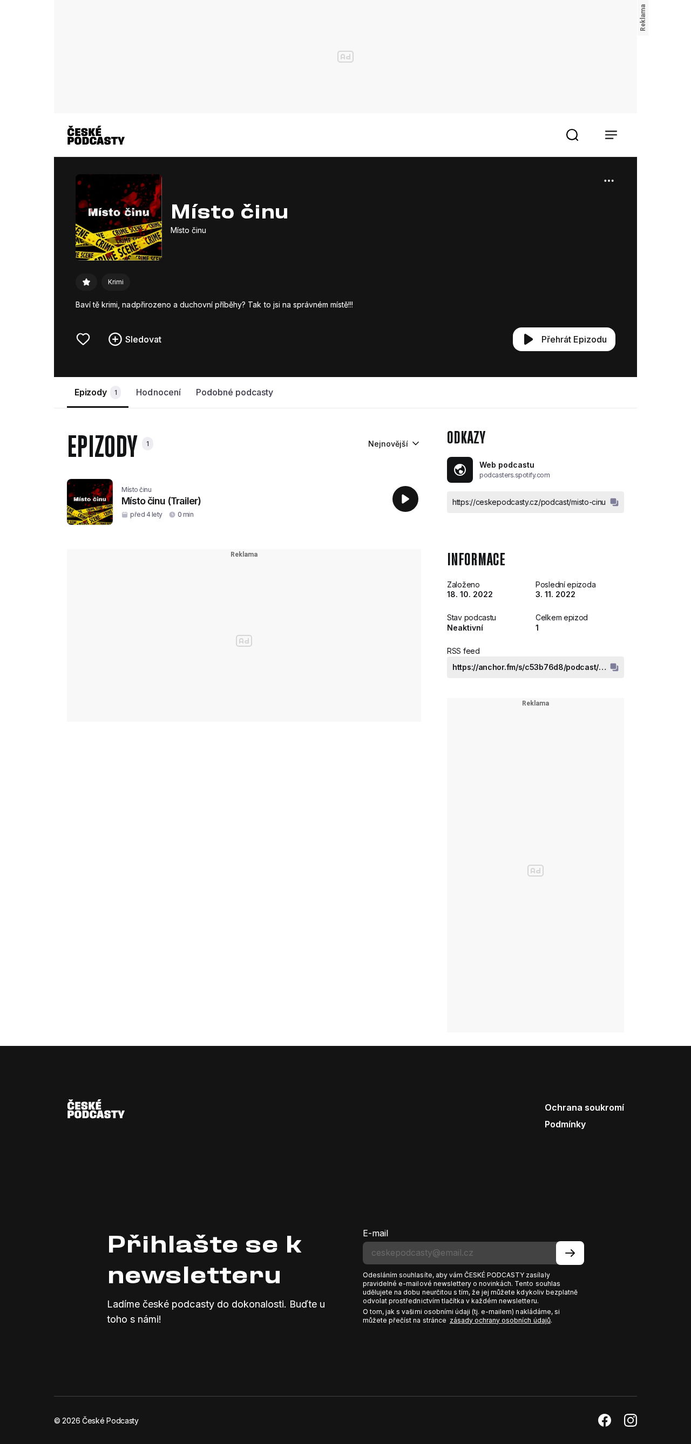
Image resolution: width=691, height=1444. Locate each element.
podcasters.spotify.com (514, 475)
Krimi (116, 282)
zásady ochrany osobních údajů (500, 1320)
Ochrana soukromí (584, 1107)
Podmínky (565, 1124)
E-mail (375, 1233)
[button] (572, 135)
